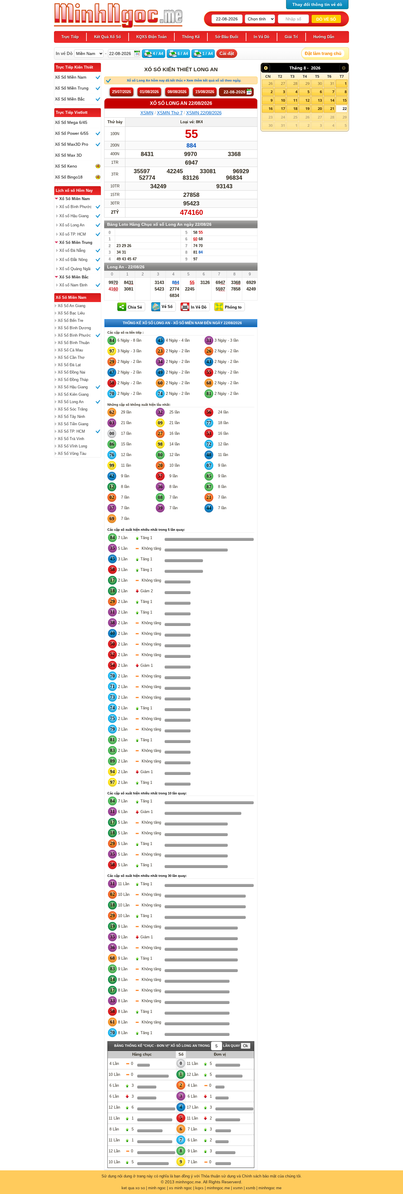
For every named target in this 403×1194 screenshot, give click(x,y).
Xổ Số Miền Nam (71, 297)
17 (283, 108)
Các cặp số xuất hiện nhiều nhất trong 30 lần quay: (147, 875)
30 (320, 83)
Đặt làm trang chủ (323, 53)
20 (320, 108)
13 (320, 100)
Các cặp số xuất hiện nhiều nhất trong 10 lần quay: (147, 793)
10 (283, 100)
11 (295, 100)
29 (307, 83)
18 (295, 108)
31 (332, 83)
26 (270, 83)
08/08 (177, 92)
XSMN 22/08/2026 (204, 112)
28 (295, 83)
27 (283, 83)
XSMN (146, 112)
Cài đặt (226, 53)
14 (332, 100)
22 (345, 108)
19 (307, 108)
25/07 (121, 92)
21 (332, 108)
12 (307, 100)
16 (270, 108)
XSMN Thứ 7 (170, 112)
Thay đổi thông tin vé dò (317, 4)
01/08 (149, 92)
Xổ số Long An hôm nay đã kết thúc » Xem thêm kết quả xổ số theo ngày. (184, 80)
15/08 (204, 92)
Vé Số (167, 306)
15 (345, 100)
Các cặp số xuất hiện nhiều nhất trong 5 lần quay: (146, 529)
